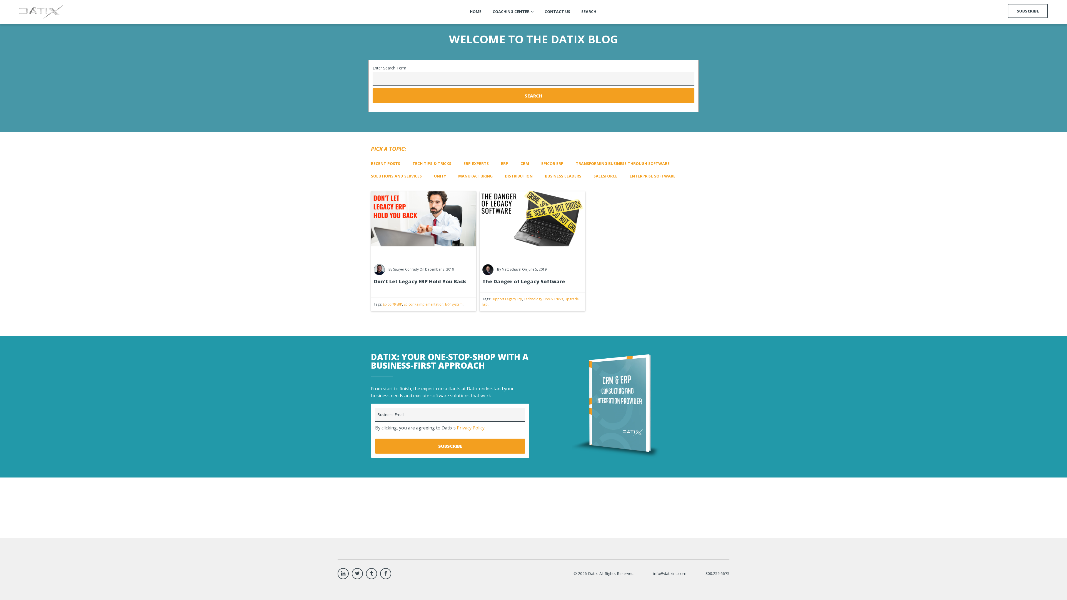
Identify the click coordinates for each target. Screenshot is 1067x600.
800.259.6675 (717, 573)
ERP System (454, 304)
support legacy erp (507, 299)
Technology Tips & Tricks (543, 299)
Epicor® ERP (392, 304)
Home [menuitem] (476, 11)
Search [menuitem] (588, 11)
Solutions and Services (396, 176)
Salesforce (605, 176)
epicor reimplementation (423, 304)
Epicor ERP (552, 163)
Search (533, 96)
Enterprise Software (652, 176)
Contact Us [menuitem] (557, 11)
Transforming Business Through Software (623, 163)
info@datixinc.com (669, 573)
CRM (524, 163)
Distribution (519, 176)
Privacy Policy (471, 428)
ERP (504, 163)
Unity (440, 176)
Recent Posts (385, 163)
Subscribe (1028, 11)
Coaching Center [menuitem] (511, 11)
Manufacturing (475, 176)
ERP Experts (476, 163)
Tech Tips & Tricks (431, 163)
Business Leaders (563, 176)
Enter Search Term (389, 68)
